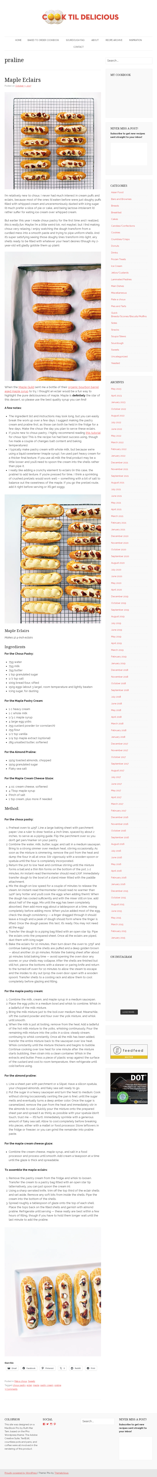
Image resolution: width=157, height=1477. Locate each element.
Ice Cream (116, 266)
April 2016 (116, 870)
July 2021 (116, 489)
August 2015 (117, 904)
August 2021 (117, 482)
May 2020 (116, 583)
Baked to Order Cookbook (43, 40)
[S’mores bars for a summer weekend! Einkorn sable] (119, 979)
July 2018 (116, 696)
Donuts (115, 246)
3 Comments (11, 1389)
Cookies (115, 232)
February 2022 (118, 449)
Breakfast (116, 212)
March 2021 (117, 516)
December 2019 (119, 596)
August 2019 (117, 616)
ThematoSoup (61, 1473)
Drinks (114, 252)
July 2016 (116, 850)
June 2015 (116, 911)
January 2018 (118, 737)
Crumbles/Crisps (120, 239)
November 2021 (119, 469)
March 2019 (117, 650)
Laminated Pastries (121, 279)
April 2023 (116, 395)
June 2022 (116, 429)
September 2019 (120, 609)
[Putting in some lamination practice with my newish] (139, 967)
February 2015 (118, 931)
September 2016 (120, 837)
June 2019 (116, 629)
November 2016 (119, 824)
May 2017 (116, 790)
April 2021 (116, 509)
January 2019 (118, 663)
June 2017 (116, 784)
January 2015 (118, 937)
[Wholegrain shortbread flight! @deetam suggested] (119, 1002)
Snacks (115, 329)
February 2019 (118, 656)
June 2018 (116, 703)
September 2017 (120, 763)
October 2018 (118, 683)
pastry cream (46, 1385)
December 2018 (119, 670)
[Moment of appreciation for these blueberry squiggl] (139, 979)
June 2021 (116, 496)
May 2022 (116, 435)
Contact (78, 47)
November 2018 (119, 676)
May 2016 (116, 864)
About (95, 40)
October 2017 (118, 757)
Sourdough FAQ (75, 40)
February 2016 (118, 877)
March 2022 (117, 442)
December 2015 (119, 891)
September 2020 (120, 556)
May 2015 (116, 917)
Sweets (31, 1381)
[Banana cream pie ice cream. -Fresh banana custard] (119, 990)
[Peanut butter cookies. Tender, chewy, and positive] (119, 967)
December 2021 (119, 462)
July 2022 (116, 422)
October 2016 (118, 830)
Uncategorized (119, 356)
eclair (29, 1385)
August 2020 (118, 563)
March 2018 (117, 723)
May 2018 (116, 710)
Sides (114, 323)
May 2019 (116, 636)
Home (18, 40)
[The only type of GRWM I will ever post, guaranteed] (139, 990)
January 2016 (118, 884)
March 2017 (117, 804)
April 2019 (116, 643)
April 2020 (116, 589)
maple (36, 1385)
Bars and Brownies (121, 199)
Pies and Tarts (118, 306)
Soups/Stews (118, 336)
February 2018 (118, 730)
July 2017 (116, 777)
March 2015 (117, 924)
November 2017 (119, 750)
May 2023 (116, 388)
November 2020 (119, 543)
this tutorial (93, 432)
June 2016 (116, 857)
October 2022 (118, 409)
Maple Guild (26, 387)
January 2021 (118, 529)
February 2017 (118, 810)
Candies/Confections (123, 226)
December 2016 (119, 817)
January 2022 (118, 455)
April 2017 (116, 797)
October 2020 (118, 549)
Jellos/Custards (119, 272)
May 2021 (116, 502)
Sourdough (117, 343)
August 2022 (117, 415)
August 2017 (117, 770)
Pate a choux (20, 1381)
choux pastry (19, 1385)
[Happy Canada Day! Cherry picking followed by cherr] (139, 1002)
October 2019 (118, 603)
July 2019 (116, 623)
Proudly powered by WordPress (21, 1473)
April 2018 (116, 717)
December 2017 (119, 743)
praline (57, 1385)
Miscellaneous (119, 292)
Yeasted (115, 363)
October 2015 (118, 897)
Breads (115, 205)
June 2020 (116, 576)
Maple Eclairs (23, 80)
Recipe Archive (114, 40)
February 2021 (118, 522)
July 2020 (116, 569)
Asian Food (117, 192)
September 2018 (120, 690)
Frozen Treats (118, 259)
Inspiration (135, 40)
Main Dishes (117, 286)
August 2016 (117, 844)
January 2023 (118, 402)
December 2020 (119, 536)
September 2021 (120, 476)
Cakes (114, 219)
